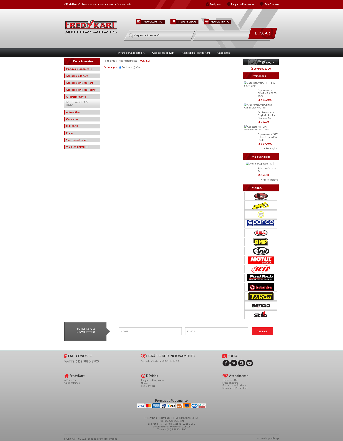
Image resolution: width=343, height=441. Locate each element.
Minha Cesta (217, 21)
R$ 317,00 (263, 121)
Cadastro (150, 21)
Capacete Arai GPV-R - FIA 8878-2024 (267, 93)
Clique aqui (86, 4)
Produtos (127, 67)
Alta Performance (76, 96)
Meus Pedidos (184, 21)
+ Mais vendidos (269, 179)
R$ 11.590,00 (265, 99)
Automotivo (72, 112)
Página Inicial (110, 60)
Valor (138, 67)
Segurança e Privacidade (235, 388)
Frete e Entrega (230, 382)
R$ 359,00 (263, 175)
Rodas (69, 133)
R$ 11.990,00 (265, 143)
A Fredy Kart (71, 380)
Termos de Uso (230, 380)
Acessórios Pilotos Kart (196, 52)
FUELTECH (72, 126)
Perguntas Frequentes (242, 4)
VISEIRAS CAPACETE (77, 147)
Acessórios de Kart (163, 52)
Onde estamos (72, 382)
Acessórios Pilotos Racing (81, 89)
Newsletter (147, 383)
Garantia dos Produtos (234, 385)
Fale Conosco (272, 4)
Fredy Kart (215, 4)
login (128, 4)
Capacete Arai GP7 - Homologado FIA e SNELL (268, 137)
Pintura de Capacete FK (130, 52)
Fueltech (145, 60)
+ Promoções (271, 148)
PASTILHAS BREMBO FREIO (77, 103)
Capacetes (223, 52)
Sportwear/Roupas (76, 140)
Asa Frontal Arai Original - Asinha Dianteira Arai (266, 115)
